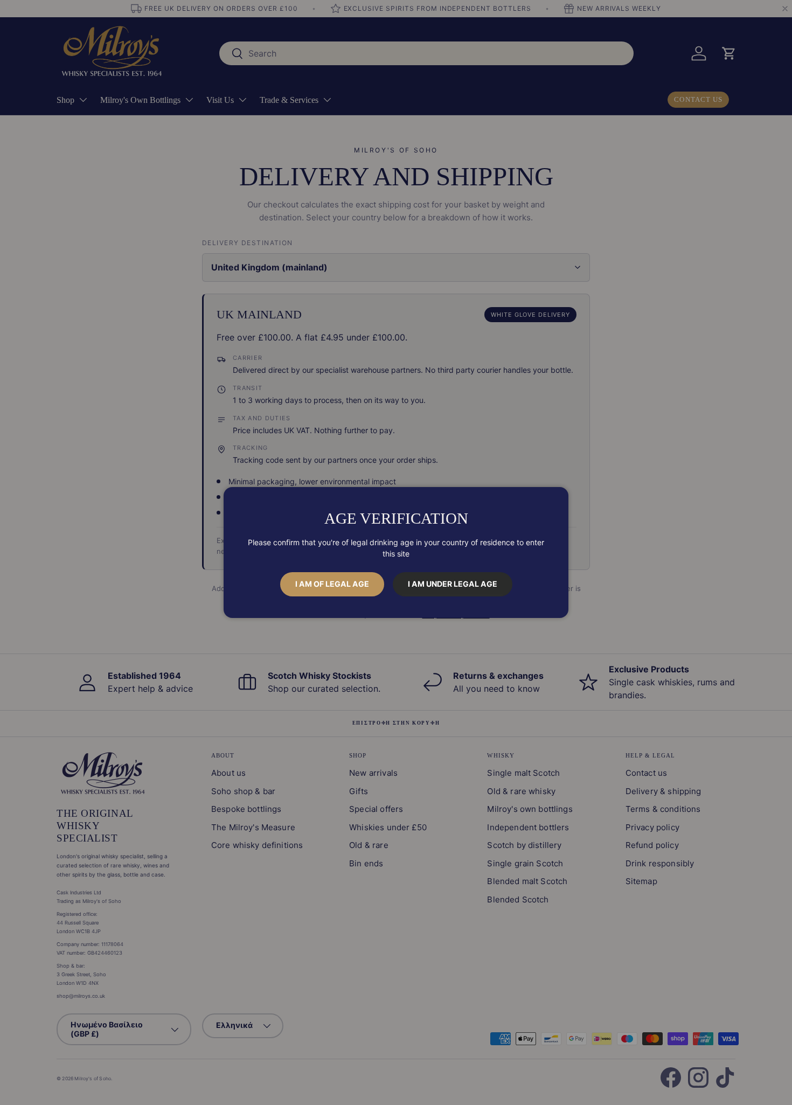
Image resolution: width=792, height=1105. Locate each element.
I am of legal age (332, 583)
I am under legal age (452, 583)
